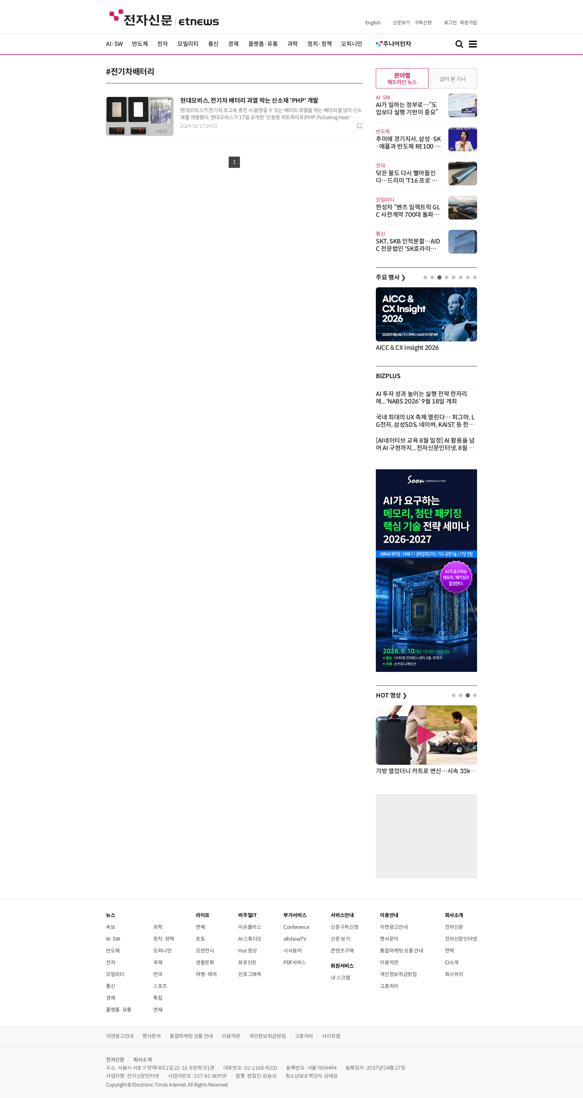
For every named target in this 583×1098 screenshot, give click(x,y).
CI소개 (452, 962)
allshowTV (294, 939)
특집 (157, 998)
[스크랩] (359, 126)
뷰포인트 (247, 962)
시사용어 (292, 950)
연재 (157, 1009)
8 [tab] (475, 277)
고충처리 (389, 986)
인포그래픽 (249, 974)
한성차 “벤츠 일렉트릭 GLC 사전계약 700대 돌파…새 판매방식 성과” (408, 215)
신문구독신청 (344, 927)
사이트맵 (331, 1036)
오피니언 (351, 44)
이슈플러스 (249, 927)
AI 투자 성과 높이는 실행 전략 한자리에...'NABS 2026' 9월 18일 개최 (421, 397)
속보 (110, 927)
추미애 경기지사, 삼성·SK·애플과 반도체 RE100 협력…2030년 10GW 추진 (408, 146)
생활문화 (205, 962)
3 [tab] (439, 277)
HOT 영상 (391, 695)
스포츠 (160, 986)
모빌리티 (188, 44)
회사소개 (142, 1059)
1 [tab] (425, 277)
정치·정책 (319, 44)
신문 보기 (340, 939)
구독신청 (423, 23)
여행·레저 (206, 974)
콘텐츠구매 (342, 950)
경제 (233, 44)
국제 (157, 962)
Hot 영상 (247, 950)
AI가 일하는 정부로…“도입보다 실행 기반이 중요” (407, 108)
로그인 (450, 23)
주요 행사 (391, 277)
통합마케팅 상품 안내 (401, 950)
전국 (157, 974)
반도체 (140, 44)
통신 (213, 44)
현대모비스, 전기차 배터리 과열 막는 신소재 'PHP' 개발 (249, 100)
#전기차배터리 (130, 72)
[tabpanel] (426, 319)
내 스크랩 (340, 977)
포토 (200, 939)
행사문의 (389, 939)
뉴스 (110, 915)
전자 (162, 44)
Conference (296, 927)
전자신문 (454, 927)
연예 (200, 927)
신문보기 (401, 23)
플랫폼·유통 (263, 44)
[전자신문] (164, 17)
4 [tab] (446, 277)
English (373, 23)
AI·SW (114, 44)
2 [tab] (432, 277)
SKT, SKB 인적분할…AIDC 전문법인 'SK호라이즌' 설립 (408, 249)
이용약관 (389, 962)
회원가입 (468, 23)
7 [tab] (468, 277)
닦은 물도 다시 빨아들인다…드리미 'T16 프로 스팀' (406, 180)
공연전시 (205, 950)
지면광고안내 (394, 927)
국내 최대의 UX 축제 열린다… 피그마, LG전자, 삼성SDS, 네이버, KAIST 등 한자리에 (425, 425)
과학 (292, 44)
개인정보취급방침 (398, 974)
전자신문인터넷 (461, 939)
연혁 (449, 950)
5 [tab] (453, 277)
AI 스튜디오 (249, 939)
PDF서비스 (294, 962)
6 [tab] (461, 277)
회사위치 (454, 974)
